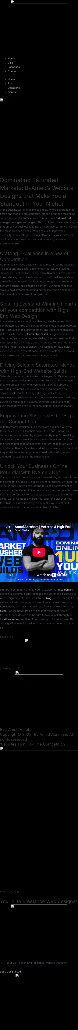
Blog (10, 62)
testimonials (65, 589)
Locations (14, 66)
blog (48, 598)
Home (11, 58)
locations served (10, 619)
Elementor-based (37, 334)
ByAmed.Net (63, 218)
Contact (13, 71)
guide (3, 610)
